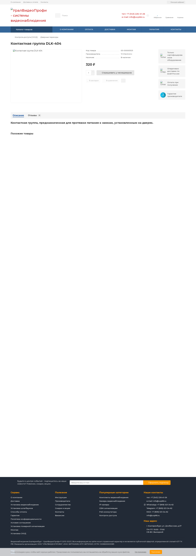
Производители (62, 501)
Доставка (15, 501)
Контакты (44, 2)
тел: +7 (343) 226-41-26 (133, 14)
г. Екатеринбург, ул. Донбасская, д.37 (164, 526)
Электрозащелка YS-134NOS (25, 438)
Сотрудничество (63, 505)
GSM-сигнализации (108, 508)
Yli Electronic (126, 54)
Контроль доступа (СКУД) (26, 37)
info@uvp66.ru (153, 515)
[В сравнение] (183, 146)
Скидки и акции (62, 508)
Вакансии (59, 515)
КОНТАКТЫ (176, 29)
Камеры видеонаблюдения (112, 501)
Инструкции (61, 497)
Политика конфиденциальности (26, 519)
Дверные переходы (49, 37)
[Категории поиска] (57, 15)
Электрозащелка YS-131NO (24, 237)
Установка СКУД (18, 533)
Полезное (61, 492)
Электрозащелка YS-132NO (24, 304)
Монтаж (14, 530)
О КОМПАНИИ (66, 29)
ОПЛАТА (89, 29)
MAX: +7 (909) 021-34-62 (157, 512)
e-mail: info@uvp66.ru (133, 17)
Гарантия (15, 515)
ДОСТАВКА (110, 29)
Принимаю (155, 552)
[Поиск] (108, 15)
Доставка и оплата (30, 2)
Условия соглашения (21, 523)
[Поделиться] (123, 81)
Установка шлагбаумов (22, 508)
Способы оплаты (19, 512)
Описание (18, 115)
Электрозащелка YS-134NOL (25, 371)
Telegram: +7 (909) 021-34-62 (159, 508)
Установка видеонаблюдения (25, 505)
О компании (16, 2)
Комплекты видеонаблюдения (113, 497)
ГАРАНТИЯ (154, 29)
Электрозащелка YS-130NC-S (25, 171)
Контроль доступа (108, 515)
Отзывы (34, 115)
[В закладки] (183, 141)
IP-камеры (104, 505)
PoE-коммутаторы (108, 512)
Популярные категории (114, 492)
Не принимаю (140, 552)
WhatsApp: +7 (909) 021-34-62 (160, 505)
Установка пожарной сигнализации (28, 526)
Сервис (15, 492)
